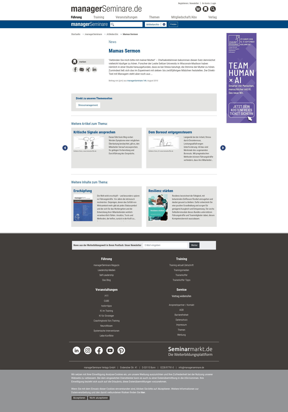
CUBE (106, 300)
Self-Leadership (106, 275)
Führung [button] (76, 17)
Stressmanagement (88, 105)
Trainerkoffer (182, 275)
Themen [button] (154, 17)
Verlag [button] (212, 17)
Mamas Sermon (130, 34)
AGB (181, 309)
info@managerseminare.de (191, 367)
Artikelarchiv (112, 34)
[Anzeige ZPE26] (241, 77)
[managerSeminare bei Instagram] (87, 350)
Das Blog (106, 280)
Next (223, 148)
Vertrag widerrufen (181, 296)
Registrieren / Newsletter (188, 3)
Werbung (181, 334)
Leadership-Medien (106, 270)
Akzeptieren (79, 397)
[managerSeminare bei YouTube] (110, 350)
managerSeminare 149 (136, 81)
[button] (87, 62)
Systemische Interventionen (106, 330)
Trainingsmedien (181, 270)
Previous (65, 148)
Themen (181, 329)
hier (143, 392)
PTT (106, 296)
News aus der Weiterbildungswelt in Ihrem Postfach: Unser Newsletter (107, 245)
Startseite (75, 34)
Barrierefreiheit (181, 314)
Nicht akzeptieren (99, 397)
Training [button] (98, 17)
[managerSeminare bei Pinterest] (121, 350)
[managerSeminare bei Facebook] (99, 350)
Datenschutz (182, 319)
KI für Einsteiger (106, 315)
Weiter (194, 245)
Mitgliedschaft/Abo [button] (184, 17)
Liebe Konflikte (106, 335)
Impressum (181, 324)
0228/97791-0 (167, 367)
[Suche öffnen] (213, 9)
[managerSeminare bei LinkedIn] (76, 350)
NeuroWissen (106, 325)
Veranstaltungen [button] (126, 17)
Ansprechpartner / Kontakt (181, 305)
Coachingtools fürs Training (107, 320)
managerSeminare (93, 34)
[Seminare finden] (190, 351)
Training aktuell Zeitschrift (181, 265)
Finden (173, 24)
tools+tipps (106, 305)
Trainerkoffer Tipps (181, 280)
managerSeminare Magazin (106, 265)
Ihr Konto (209, 3)
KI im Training (106, 310)
